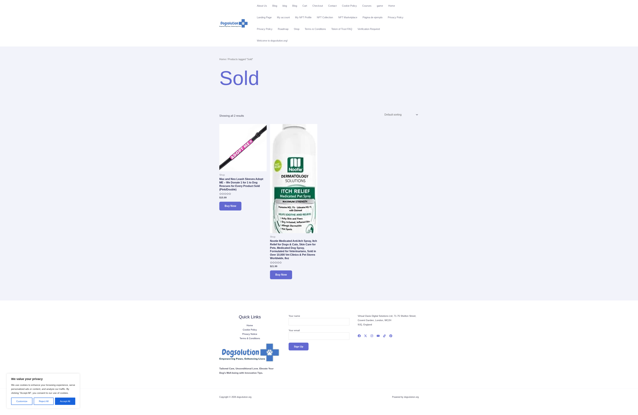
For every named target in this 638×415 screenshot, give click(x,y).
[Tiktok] (384, 335)
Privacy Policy (395, 17)
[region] (43, 391)
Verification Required (369, 29)
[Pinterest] (390, 335)
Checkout (317, 5)
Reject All (44, 401)
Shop (296, 29)
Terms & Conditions (315, 29)
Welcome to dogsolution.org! (272, 40)
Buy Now (230, 206)
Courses (367, 5)
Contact (332, 5)
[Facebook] (359, 335)
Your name (294, 316)
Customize (21, 401)
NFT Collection (325, 17)
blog (284, 5)
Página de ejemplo (372, 17)
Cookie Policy (349, 5)
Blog (274, 5)
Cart (304, 5)
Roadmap (283, 29)
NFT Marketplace (347, 17)
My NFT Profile (303, 17)
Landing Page (264, 17)
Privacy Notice (249, 334)
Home (391, 5)
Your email (294, 330)
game (380, 5)
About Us (262, 5)
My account (283, 17)
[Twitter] (365, 335)
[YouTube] (378, 335)
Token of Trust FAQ (341, 29)
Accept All (65, 401)
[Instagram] (371, 335)
